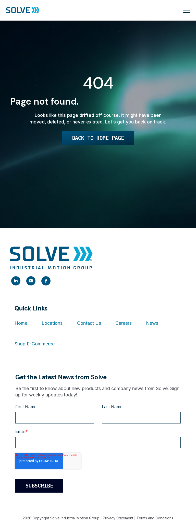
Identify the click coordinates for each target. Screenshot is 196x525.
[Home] (22, 10)
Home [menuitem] (21, 323)
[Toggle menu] (186, 10)
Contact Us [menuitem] (89, 323)
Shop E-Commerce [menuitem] (35, 343)
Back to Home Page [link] (98, 137)
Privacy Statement (118, 518)
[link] (15, 280)
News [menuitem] (152, 323)
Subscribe (39, 485)
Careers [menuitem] (123, 323)
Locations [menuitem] (52, 323)
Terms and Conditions (155, 518)
